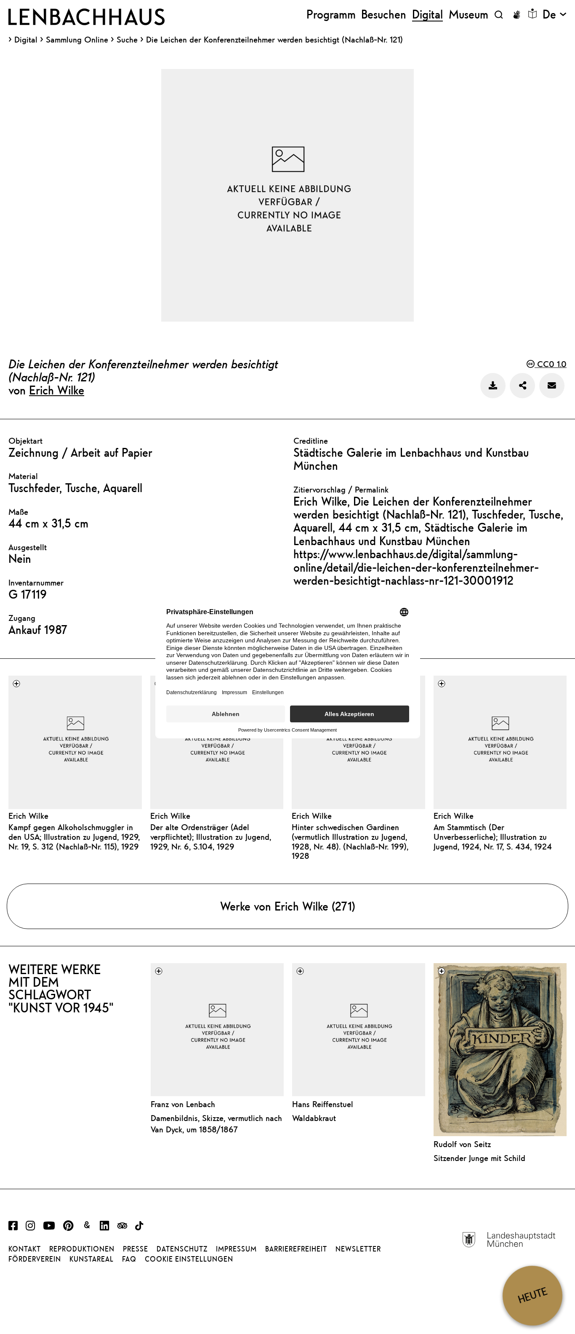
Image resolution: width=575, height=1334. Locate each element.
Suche (127, 39)
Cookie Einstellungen (189, 1259)
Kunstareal (91, 1259)
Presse (135, 1249)
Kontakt (24, 1249)
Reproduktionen (81, 1249)
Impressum (236, 1249)
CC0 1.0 (551, 364)
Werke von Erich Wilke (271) (287, 906)
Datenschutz (182, 1249)
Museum (468, 14)
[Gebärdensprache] (516, 14)
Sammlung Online (77, 39)
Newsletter (358, 1249)
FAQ (129, 1259)
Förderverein (34, 1259)
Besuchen (383, 14)
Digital (25, 39)
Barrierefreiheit (296, 1249)
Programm (331, 14)
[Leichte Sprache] (532, 13)
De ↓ (555, 14)
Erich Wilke (56, 390)
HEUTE (532, 1295)
